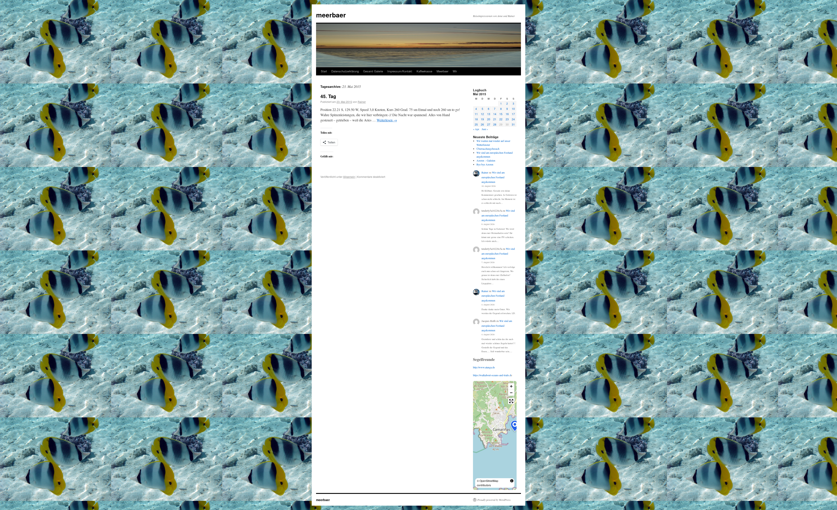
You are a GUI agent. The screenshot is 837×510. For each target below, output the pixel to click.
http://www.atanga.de (484, 367)
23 (507, 119)
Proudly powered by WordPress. (494, 500)
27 (488, 124)
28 (494, 124)
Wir (455, 71)
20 (488, 119)
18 (476, 119)
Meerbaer (442, 71)
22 (500, 119)
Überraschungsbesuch (487, 148)
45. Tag (328, 96)
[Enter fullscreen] (511, 401)
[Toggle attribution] (511, 480)
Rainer (362, 102)
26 (482, 124)
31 (513, 124)
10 (513, 108)
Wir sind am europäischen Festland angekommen (493, 177)
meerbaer (331, 14)
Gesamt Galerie (373, 71)
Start (324, 71)
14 (494, 114)
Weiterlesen (387, 120)
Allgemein (349, 176)
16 (507, 114)
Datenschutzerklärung (345, 71)
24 (513, 119)
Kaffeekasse (424, 71)
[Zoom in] (511, 386)
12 (482, 114)
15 (500, 114)
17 (513, 114)
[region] (495, 435)
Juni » (485, 129)
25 (476, 124)
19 (482, 119)
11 (476, 114)
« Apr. (476, 129)
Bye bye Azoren (484, 164)
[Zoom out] (511, 392)
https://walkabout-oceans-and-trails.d (492, 375)
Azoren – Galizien (485, 160)
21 (494, 119)
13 (488, 114)
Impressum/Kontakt (399, 71)
